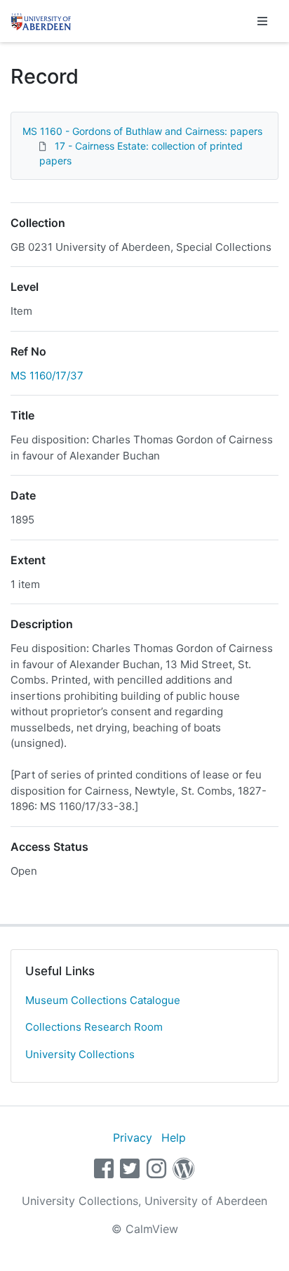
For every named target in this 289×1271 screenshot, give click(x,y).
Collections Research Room (94, 1027)
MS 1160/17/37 (47, 375)
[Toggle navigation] (262, 21)
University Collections (80, 1054)
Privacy (132, 1137)
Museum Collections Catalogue (102, 1000)
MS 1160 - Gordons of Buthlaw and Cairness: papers (142, 131)
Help (173, 1137)
